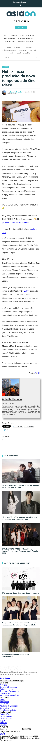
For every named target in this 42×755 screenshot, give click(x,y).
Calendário (22, 50)
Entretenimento (9, 38)
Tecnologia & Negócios (25, 41)
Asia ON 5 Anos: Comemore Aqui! (11, 681)
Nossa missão (6, 716)
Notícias (14, 35)
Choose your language (20, 2)
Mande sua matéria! (23, 53)
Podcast (21, 27)
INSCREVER (26, 729)
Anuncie (3, 723)
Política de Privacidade (7, 742)
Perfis (9, 47)
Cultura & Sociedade (27, 35)
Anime (6, 67)
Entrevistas (17, 47)
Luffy (26, 291)
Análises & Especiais (9, 50)
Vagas (2, 721)
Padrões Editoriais (34, 742)
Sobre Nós (33, 50)
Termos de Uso (21, 742)
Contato (10, 53)
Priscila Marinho (12, 399)
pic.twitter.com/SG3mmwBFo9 (15, 222)
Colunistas (28, 47)
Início (6, 35)
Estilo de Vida (9, 41)
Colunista (4, 704)
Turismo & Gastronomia (26, 38)
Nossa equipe (6, 718)
